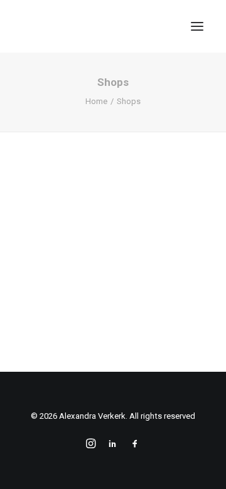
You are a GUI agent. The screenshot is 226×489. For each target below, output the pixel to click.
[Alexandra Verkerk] (100, 26)
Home (96, 101)
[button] (197, 26)
